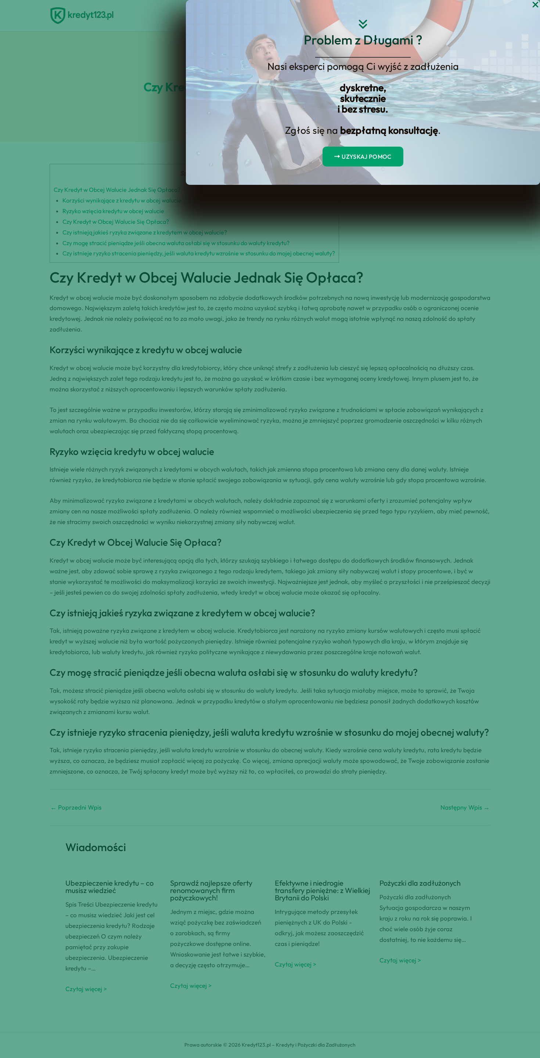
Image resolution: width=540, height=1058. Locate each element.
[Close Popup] (535, 5)
